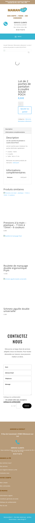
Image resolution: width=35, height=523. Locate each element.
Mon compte (11, 16)
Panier (20, 16)
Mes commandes (5, 486)
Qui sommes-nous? (5, 463)
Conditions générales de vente (9, 499)
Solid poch (16, 163)
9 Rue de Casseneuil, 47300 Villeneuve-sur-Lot (17, 435)
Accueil (5, 45)
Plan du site (3, 505)
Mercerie (10, 45)
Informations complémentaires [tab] (15, 132)
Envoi (26, 406)
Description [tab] (8, 129)
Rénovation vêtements (20, 45)
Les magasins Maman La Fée (8, 470)
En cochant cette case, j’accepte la (15, 401)
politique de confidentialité (12, 402)
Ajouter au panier (24, 110)
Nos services (4, 466)
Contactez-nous (4, 473)
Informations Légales (6, 495)
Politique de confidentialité (8, 502)
